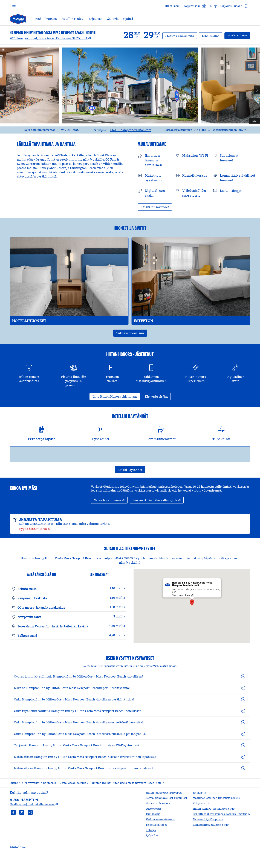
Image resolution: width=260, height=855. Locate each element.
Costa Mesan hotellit (73, 783)
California (49, 783)
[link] (69, 130)
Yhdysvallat (31, 783)
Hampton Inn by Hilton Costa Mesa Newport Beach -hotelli (126, 783)
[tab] (41, 435)
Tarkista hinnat (238, 35)
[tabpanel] (130, 454)
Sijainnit (15, 783)
